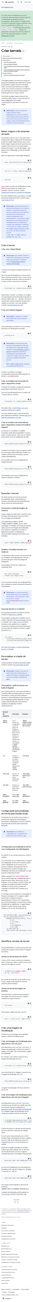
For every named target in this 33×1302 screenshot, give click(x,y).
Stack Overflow (5, 1280)
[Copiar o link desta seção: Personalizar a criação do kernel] (9, 659)
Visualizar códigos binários (8, 1233)
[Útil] (9, 46)
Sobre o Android (6, 1289)
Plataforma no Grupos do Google (10, 1257)
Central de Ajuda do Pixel (8, 1272)
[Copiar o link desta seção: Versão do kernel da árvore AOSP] (29, 957)
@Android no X (5, 1246)
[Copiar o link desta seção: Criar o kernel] (16, 246)
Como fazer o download (7, 1230)
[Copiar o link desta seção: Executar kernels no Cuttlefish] (26, 609)
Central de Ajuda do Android (9, 1269)
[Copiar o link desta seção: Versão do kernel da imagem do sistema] (9, 991)
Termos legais (25, 1289)
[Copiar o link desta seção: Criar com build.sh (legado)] (23, 310)
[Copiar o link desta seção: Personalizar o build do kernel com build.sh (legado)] (15, 688)
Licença (4, 1292)
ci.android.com (5, 1142)
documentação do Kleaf (21, 665)
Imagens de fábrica (6, 1236)
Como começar (19, 43)
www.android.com (6, 1275)
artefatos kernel (21, 620)
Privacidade (11, 1292)
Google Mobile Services (7, 1277)
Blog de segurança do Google (9, 1254)
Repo (14, 98)
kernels (3, 83)
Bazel (4, 272)
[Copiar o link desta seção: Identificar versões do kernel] (3, 944)
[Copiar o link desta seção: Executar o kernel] (20, 494)
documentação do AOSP (15, 305)
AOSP (2, 43)
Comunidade (15, 1289)
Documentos (9, 43)
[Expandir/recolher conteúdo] (11, 56)
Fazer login (27, 2)
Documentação (7, 7)
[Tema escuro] (29, 160)
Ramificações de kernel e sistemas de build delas (16, 192)
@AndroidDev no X (6, 1249)
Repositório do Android (7, 1225)
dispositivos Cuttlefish (15, 615)
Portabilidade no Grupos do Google (10, 1262)
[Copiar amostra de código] (31, 160)
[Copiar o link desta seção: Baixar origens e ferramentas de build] (11, 134)
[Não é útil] (11, 46)
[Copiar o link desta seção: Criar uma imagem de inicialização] (14, 1031)
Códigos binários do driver (8, 1239)
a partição (22, 1047)
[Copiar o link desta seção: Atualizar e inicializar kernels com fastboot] (10, 552)
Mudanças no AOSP (7, 36)
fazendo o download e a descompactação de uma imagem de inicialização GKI (16, 1109)
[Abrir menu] (2, 2)
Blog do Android (5, 1251)
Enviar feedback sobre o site (10, 1295)
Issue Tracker (4, 1283)
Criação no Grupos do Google (9, 1259)
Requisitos (4, 1228)
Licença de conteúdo (23, 1210)
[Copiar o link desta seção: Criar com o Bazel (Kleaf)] (22, 249)
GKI (18, 450)
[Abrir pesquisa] (18, 2)
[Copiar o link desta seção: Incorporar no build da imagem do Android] (9, 511)
